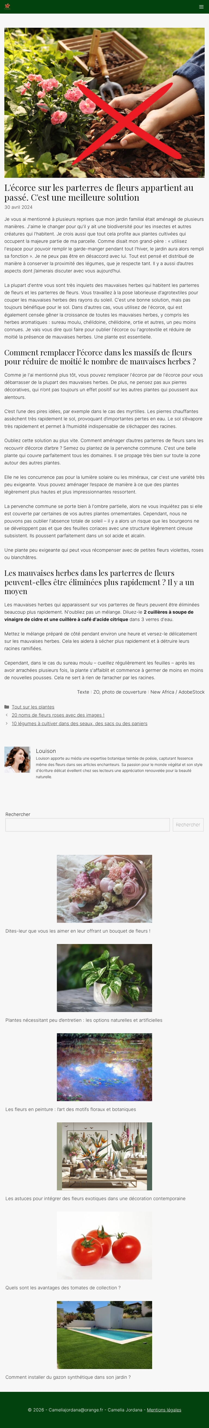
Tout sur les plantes (33, 707)
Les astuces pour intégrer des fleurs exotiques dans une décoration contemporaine (95, 1198)
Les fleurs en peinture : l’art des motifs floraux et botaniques (70, 1109)
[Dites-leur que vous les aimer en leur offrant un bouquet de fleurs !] (104, 918)
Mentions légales (164, 1410)
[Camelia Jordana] (7, 7)
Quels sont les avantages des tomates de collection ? (63, 1287)
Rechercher (17, 814)
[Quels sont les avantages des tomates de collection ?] (104, 1275)
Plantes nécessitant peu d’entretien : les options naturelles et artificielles (83, 1020)
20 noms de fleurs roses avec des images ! (58, 715)
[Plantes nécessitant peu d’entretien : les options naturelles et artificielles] (104, 1008)
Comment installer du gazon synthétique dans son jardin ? (68, 1377)
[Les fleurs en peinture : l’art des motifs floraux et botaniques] (104, 1097)
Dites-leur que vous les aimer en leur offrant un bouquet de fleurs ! (77, 931)
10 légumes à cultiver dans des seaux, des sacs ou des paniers (79, 723)
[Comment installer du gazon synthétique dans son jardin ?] (104, 1365)
